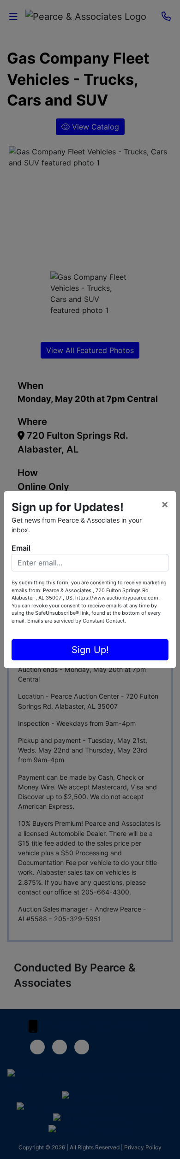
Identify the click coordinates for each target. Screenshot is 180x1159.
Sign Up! (90, 649)
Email (21, 548)
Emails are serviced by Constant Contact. (76, 621)
